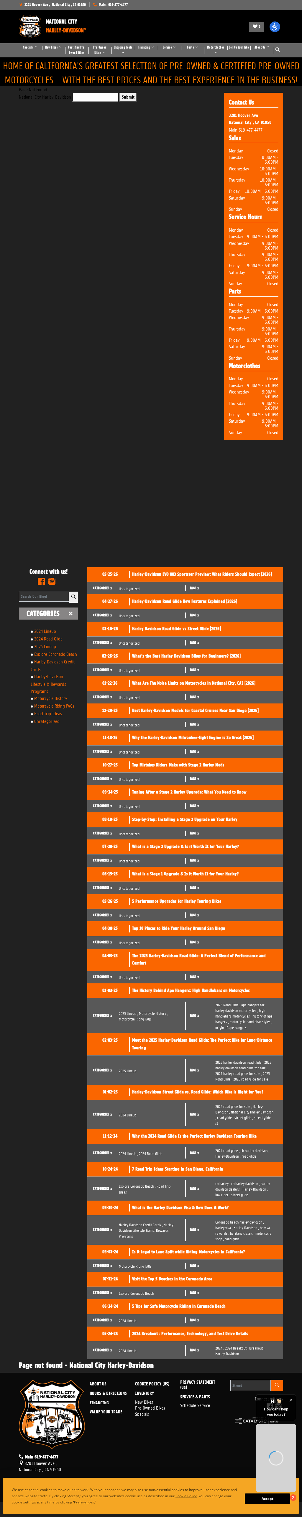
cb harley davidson (255, 1150)
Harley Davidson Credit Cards (141, 1224)
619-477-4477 (250, 129)
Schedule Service (195, 1404)
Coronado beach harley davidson (239, 1221)
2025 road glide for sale (250, 1078)
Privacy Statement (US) (197, 1385)
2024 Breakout (236, 1347)
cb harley (222, 1183)
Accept (267, 1499)
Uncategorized (47, 720)
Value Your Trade (106, 1412)
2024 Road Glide (48, 638)
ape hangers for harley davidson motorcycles (240, 1007)
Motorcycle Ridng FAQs (54, 705)
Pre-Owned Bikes (150, 1407)
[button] (275, 27)
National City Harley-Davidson (45, 96)
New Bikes (144, 1401)
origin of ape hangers (231, 1027)
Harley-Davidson (228, 1156)
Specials (142, 1413)
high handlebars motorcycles (240, 1012)
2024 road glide (227, 1150)
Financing (99, 1403)
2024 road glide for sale (233, 1106)
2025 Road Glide (227, 1004)
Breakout (257, 1347)
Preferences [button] (95, 1502)
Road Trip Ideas (48, 713)
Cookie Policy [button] (197, 1496)
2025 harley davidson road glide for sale (243, 1064)
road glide (225, 1117)
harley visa (224, 1227)
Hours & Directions (108, 1393)
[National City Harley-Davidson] (30, 27)
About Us (98, 1384)
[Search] (73, 597)
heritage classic (242, 1233)
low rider (222, 1194)
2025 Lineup (45, 646)
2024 (219, 1347)
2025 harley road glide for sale (238, 1073)
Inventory (144, 1393)
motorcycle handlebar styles (251, 1021)
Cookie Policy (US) (152, 1384)
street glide (243, 1117)
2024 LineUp (45, 630)
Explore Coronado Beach (55, 653)
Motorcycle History (50, 697)
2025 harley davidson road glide (239, 1062)
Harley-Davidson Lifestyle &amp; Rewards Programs (146, 1229)
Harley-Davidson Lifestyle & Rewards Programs (48, 683)
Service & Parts (195, 1397)
